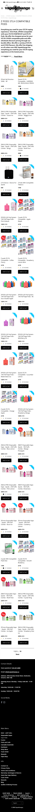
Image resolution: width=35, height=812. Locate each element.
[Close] (31, 388)
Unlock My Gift (17, 418)
